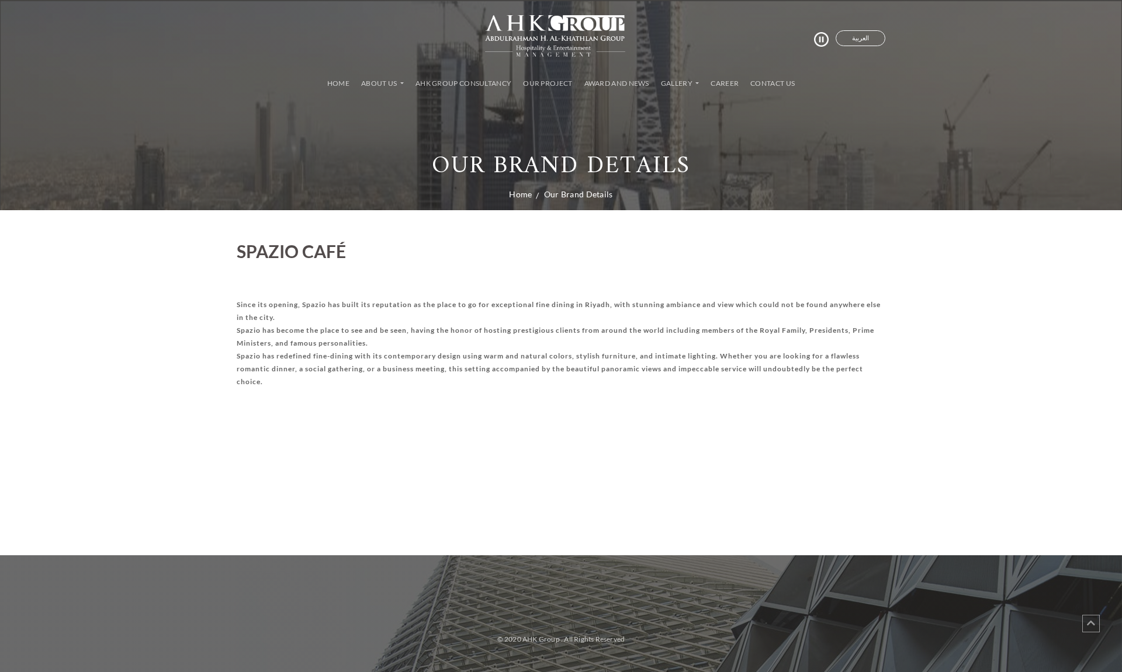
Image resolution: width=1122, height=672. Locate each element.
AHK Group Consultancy (463, 83)
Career (725, 83)
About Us (380, 83)
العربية (860, 37)
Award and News (616, 83)
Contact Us (772, 83)
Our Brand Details (578, 194)
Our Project (547, 83)
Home (340, 83)
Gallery (677, 83)
